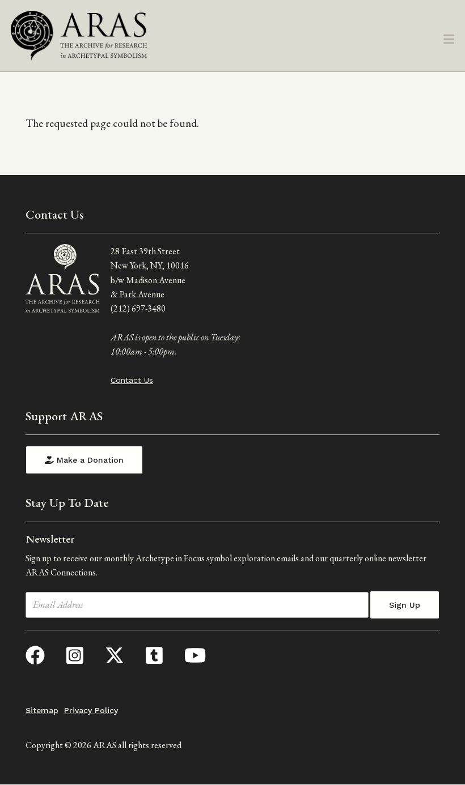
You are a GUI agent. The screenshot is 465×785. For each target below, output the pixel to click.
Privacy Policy (91, 710)
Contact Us (132, 380)
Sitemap (42, 710)
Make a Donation (89, 459)
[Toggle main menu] (448, 40)
